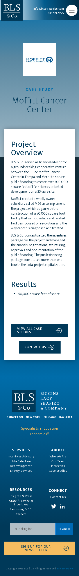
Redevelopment (21, 466)
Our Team (58, 461)
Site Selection (21, 461)
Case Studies (58, 470)
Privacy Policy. (65, 568)
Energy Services (21, 470)
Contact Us (58, 497)
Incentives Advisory (21, 456)
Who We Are (58, 456)
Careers (21, 514)
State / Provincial (21, 502)
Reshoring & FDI (21, 509)
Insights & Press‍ (21, 496)
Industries (58, 466)
